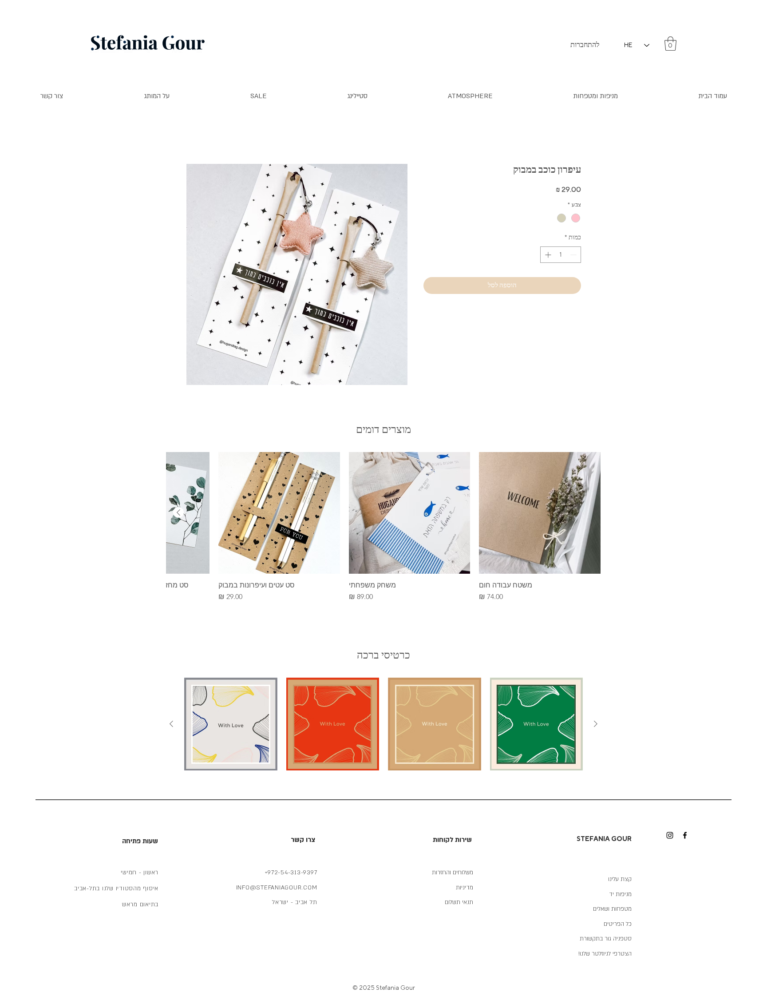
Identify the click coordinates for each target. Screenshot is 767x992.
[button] (670, 43)
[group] (383, 527)
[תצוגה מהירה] (540, 513)
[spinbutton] (561, 254)
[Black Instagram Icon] (669, 835)
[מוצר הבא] (178, 512)
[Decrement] (574, 254)
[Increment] (547, 254)
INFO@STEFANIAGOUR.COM (276, 888)
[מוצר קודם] (595, 723)
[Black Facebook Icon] (684, 835)
